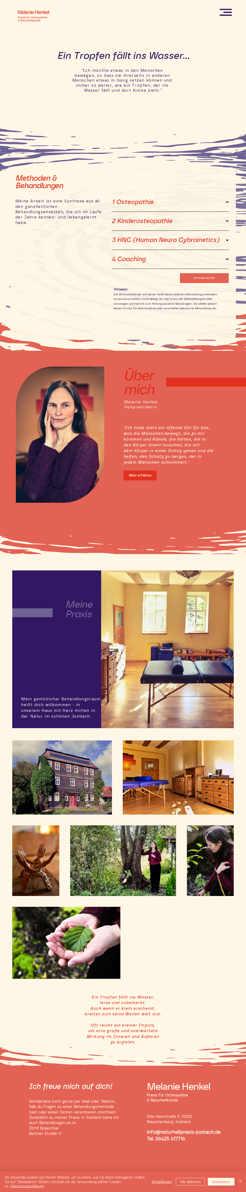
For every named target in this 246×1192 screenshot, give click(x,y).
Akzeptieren (221, 1182)
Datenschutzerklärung (27, 1186)
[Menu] (226, 12)
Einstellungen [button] (162, 1182)
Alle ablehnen (190, 1182)
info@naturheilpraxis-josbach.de (184, 1132)
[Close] (240, 1181)
